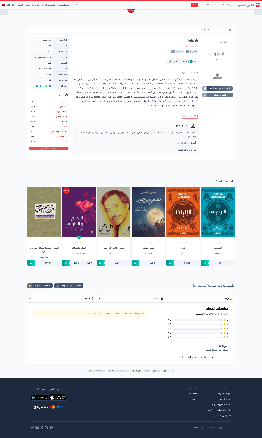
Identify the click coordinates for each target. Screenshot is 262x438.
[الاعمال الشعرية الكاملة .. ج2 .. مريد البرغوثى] (44, 212)
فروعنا (194, 399)
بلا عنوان (156, 371)
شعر (49, 63)
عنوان (165, 371)
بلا (172, 371)
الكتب (74, 5)
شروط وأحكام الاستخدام (221, 394)
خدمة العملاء (192, 394)
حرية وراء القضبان (184, 150)
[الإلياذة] (183, 212)
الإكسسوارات (50, 5)
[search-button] (194, 5)
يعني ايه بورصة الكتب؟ (222, 416)
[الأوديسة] (218, 212)
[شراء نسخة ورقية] (218, 263)
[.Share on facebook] (37, 86)
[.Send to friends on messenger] (50, 86)
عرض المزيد (191, 137)
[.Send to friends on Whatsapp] (46, 86)
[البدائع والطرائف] (79, 212)
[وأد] (258, 12)
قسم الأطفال (64, 5)
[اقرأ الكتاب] (79, 237)
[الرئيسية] (230, 30)
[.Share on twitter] (41, 86)
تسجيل (20, 5)
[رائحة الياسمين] (4, 12)
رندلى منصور (182, 126)
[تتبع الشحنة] (8, 5)
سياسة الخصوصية (224, 399)
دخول (27, 5)
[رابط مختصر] (41, 80)
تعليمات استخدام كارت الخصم (219, 410)
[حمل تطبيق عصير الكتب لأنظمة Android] (39, 397)
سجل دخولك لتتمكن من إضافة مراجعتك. (196, 357)
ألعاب (37, 5)
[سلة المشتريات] (13, 5)
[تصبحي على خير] (148, 212)
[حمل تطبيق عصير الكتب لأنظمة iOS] (57, 397)
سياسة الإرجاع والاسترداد (221, 405)
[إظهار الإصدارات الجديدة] (131, 11)
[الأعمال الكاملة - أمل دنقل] (113, 212)
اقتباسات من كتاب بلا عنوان (118, 371)
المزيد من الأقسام (48, 148)
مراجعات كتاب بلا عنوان (97, 371)
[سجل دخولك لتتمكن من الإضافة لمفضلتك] (187, 46)
